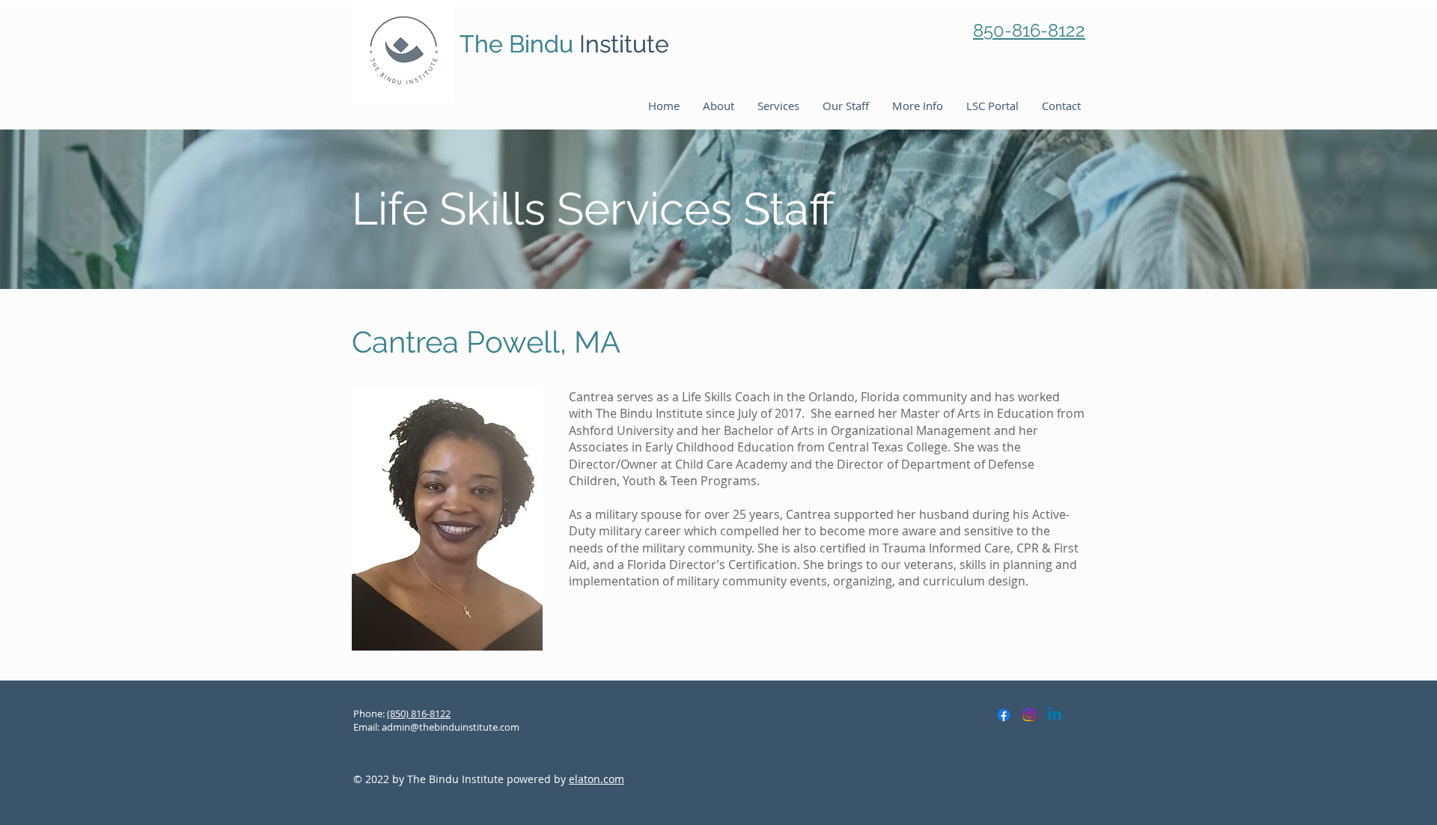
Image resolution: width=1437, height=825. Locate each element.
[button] (778, 105)
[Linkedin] (1054, 715)
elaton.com (596, 779)
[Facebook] (1003, 715)
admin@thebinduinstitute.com (450, 727)
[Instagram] (1029, 715)
